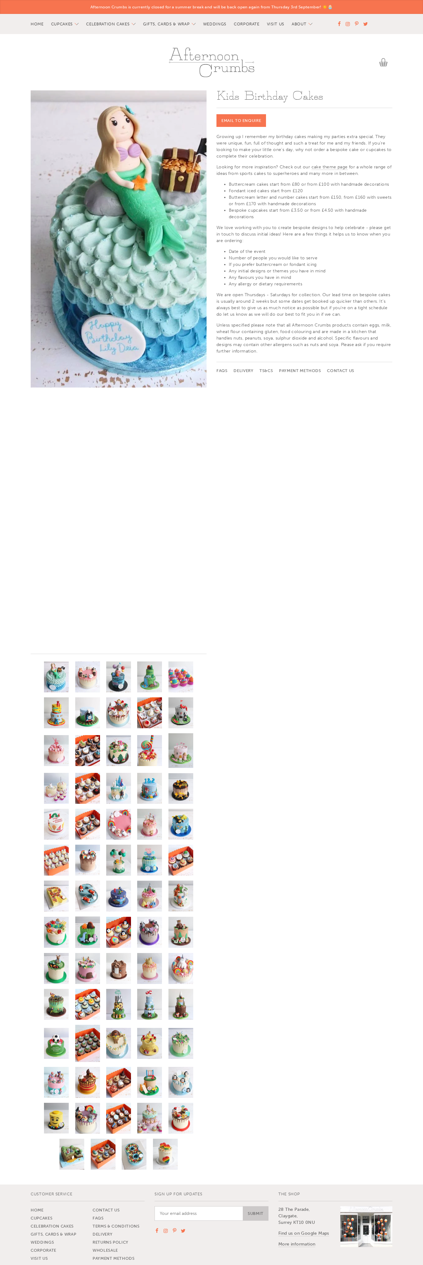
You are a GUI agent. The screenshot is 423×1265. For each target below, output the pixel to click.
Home (37, 24)
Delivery (243, 370)
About (299, 24)
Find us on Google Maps (303, 1233)
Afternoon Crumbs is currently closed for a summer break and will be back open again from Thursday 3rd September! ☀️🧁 (211, 7)
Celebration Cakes (107, 24)
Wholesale (105, 1250)
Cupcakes (62, 24)
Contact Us (340, 370)
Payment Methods (300, 370)
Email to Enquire (241, 120)
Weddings (214, 24)
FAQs (222, 370)
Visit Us (275, 24)
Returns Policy (111, 1242)
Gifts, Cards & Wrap (166, 24)
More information (296, 1244)
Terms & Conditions (116, 1226)
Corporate (246, 24)
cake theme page (330, 167)
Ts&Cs (266, 370)
